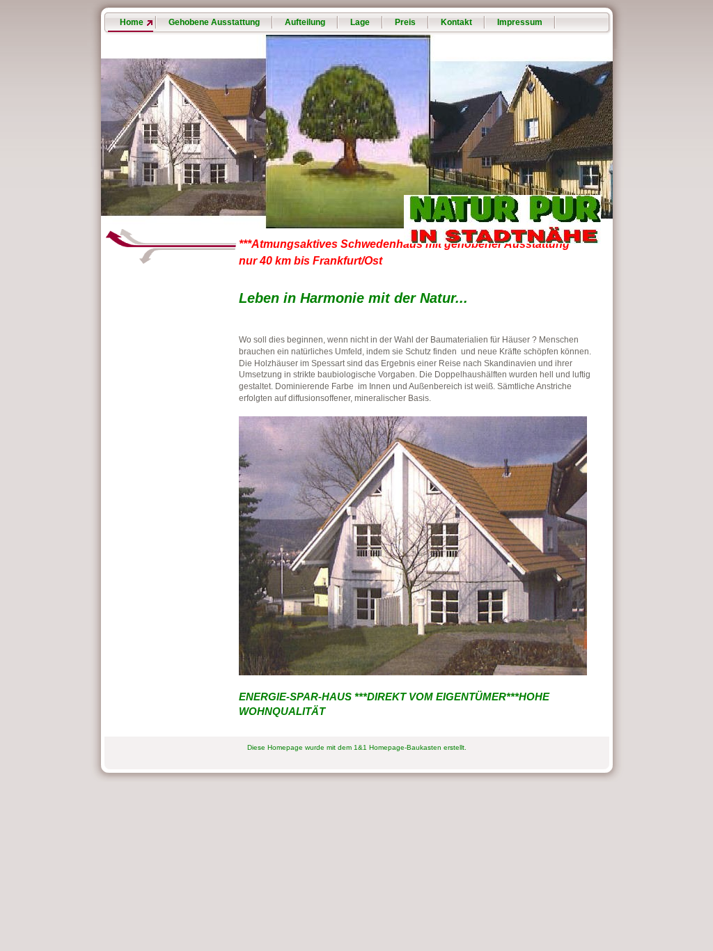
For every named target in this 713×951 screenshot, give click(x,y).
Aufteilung (305, 22)
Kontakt (456, 22)
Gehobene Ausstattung (214, 22)
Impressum (519, 22)
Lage (360, 22)
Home (131, 22)
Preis (405, 22)
